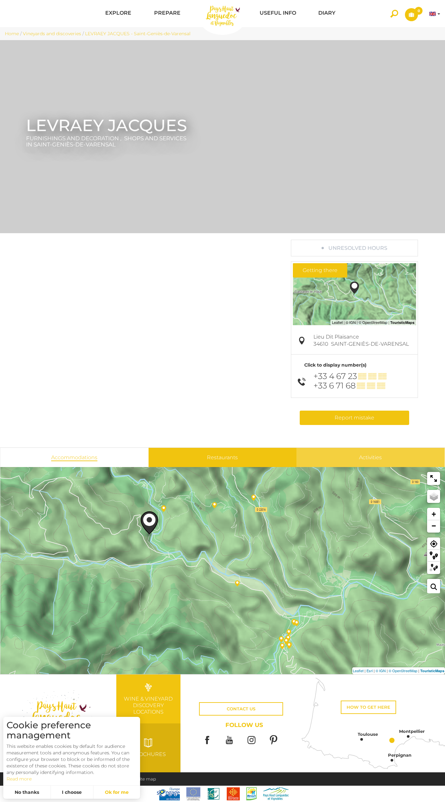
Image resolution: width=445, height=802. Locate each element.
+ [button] (434, 514)
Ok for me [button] (117, 792)
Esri (369, 670)
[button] (118, 13)
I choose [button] (72, 792)
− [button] (434, 526)
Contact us (241, 708)
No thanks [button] (27, 792)
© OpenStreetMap (403, 670)
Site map (146, 779)
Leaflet (358, 670)
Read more (19, 779)
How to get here (368, 707)
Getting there (320, 270)
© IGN (381, 670)
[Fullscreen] (433, 478)
